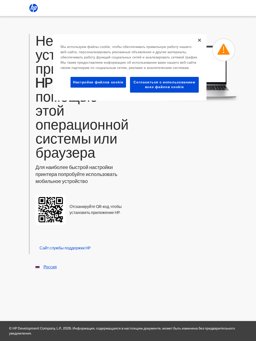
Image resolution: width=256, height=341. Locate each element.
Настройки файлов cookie (98, 82)
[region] (129, 67)
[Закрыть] (199, 40)
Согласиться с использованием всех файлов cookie (164, 84)
